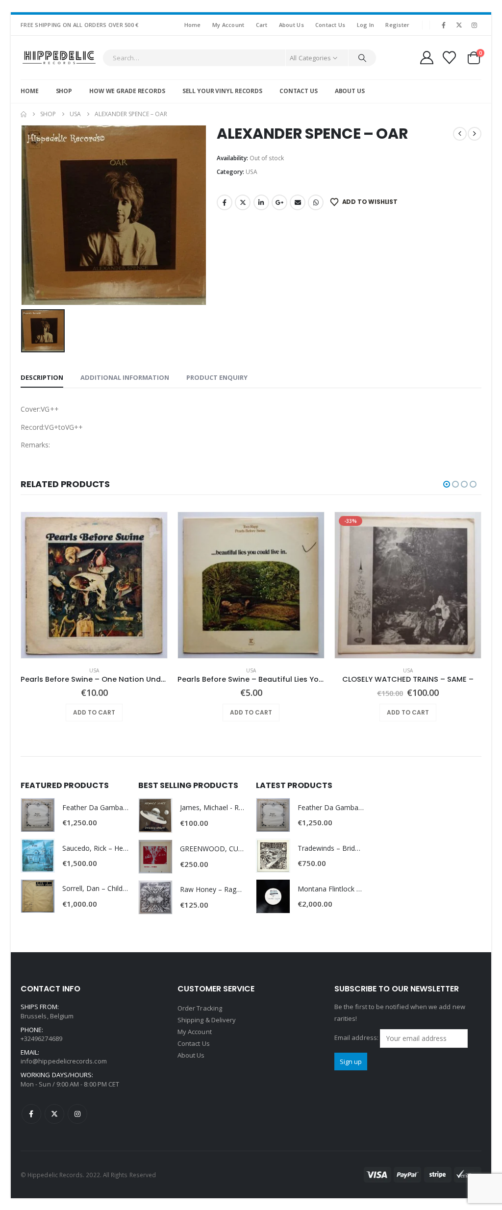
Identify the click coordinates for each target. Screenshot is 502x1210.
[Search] (362, 57)
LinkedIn (261, 202)
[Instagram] (474, 25)
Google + (279, 202)
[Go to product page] (94, 585)
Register (397, 24)
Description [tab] (42, 377)
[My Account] (426, 57)
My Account (228, 24)
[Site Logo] (59, 57)
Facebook (224, 202)
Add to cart (94, 712)
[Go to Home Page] (23, 114)
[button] (446, 484)
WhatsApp (316, 202)
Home (192, 24)
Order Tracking (199, 1008)
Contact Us (330, 24)
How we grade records (127, 91)
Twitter (243, 202)
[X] (459, 25)
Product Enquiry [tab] (217, 377)
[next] (474, 134)
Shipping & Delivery (206, 1019)
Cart (262, 24)
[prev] (460, 134)
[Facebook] (443, 25)
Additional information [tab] (124, 377)
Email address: (357, 1038)
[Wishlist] (449, 57)
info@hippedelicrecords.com (64, 1061)
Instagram (77, 1114)
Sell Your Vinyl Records (222, 91)
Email (297, 202)
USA (251, 172)
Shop (64, 91)
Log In (366, 24)
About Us (291, 24)
